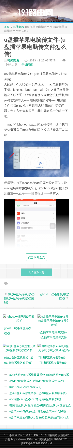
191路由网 (10, 435)
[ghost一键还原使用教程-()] (19, 318)
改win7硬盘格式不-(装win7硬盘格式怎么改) (36, 381)
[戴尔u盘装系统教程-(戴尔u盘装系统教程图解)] (19, 347)
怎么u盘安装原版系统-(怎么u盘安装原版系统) (38, 393)
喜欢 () (38, 272)
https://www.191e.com (25, 439)
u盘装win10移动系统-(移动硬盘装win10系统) (37, 411)
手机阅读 (27, 64)
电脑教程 (18, 27)
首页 (7, 27)
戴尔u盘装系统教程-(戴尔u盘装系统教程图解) (19, 298)
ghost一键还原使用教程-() (54, 296)
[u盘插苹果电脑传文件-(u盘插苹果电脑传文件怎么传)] (53, 320)
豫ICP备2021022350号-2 (36, 443)
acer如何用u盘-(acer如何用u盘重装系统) (35, 399)
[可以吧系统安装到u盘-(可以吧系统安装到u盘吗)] (53, 347)
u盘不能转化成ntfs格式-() (25, 387)
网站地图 (45, 439)
